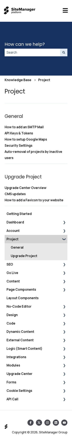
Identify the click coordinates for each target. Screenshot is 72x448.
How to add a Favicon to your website (34, 200)
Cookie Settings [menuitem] (19, 390)
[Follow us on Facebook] (30, 423)
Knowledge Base (18, 80)
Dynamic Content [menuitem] (20, 331)
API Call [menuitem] (12, 399)
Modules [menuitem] (13, 365)
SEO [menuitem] (10, 264)
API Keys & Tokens (19, 133)
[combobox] (32, 52)
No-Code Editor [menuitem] (19, 306)
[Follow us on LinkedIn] (56, 423)
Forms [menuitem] (11, 382)
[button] (64, 222)
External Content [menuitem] (20, 340)
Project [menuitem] (12, 239)
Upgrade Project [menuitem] (24, 256)
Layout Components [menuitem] (23, 298)
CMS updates (15, 194)
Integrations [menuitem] (16, 357)
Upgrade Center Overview (25, 188)
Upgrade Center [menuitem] (19, 373)
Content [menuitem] (13, 281)
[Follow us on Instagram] (47, 423)
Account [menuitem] (13, 230)
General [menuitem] (17, 247)
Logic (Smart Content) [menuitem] (24, 348)
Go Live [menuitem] (12, 273)
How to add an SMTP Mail (24, 127)
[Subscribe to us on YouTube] (64, 423)
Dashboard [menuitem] (15, 222)
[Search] (63, 52)
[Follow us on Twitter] (39, 423)
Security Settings (18, 145)
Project (44, 80)
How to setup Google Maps (26, 139)
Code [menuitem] (11, 323)
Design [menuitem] (12, 315)
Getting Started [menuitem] (19, 214)
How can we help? (25, 44)
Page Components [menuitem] (21, 289)
